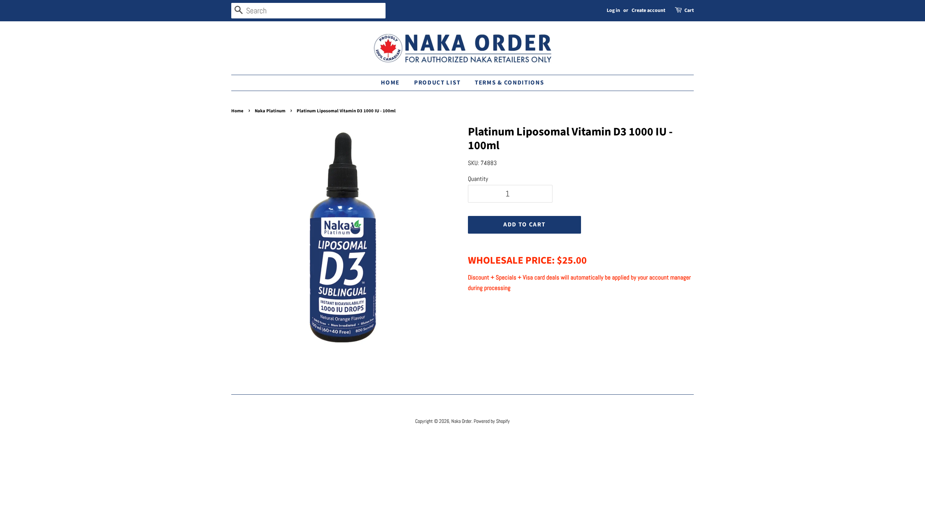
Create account (648, 10)
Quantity (478, 179)
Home (390, 82)
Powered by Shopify (492, 421)
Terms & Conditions (509, 82)
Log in (613, 10)
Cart (689, 10)
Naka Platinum (270, 111)
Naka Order (461, 421)
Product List (437, 82)
